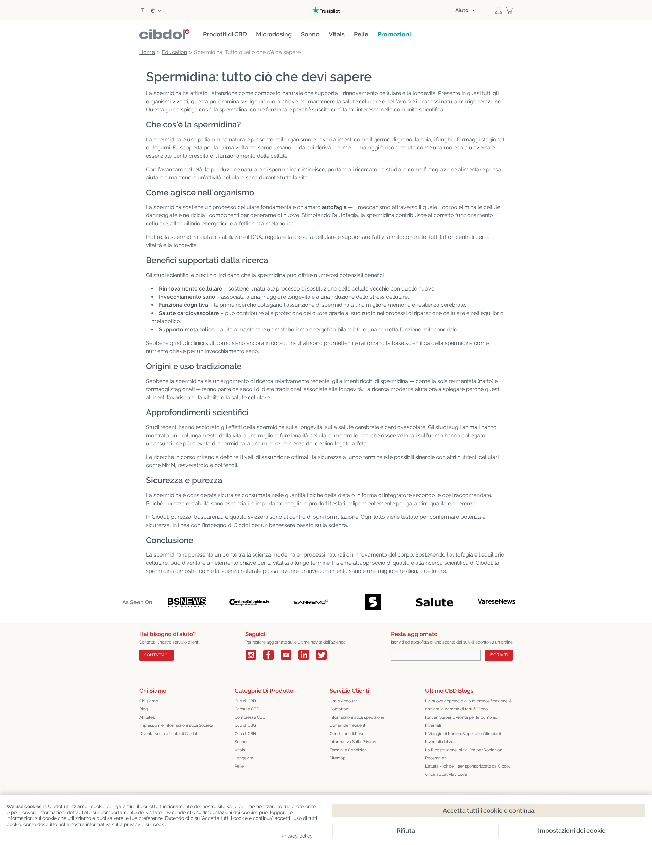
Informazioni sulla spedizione (357, 717)
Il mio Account (343, 701)
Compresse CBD (250, 717)
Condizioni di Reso (347, 733)
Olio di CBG (245, 725)
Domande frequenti (348, 725)
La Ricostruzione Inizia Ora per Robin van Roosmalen (463, 753)
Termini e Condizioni (349, 749)
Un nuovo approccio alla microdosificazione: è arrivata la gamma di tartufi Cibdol (468, 705)
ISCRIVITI (499, 655)
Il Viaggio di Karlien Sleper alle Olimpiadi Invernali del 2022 (463, 737)
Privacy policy (297, 836)
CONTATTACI (156, 655)
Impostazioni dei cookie (572, 830)
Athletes (147, 717)
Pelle (239, 766)
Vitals (240, 749)
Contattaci (339, 709)
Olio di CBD (245, 701)
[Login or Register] (498, 10)
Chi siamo (148, 701)
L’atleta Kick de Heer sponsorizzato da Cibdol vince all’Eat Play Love (467, 770)
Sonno (241, 741)
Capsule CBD (247, 709)
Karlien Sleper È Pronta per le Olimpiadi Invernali (462, 721)
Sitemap (337, 758)
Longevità (244, 758)
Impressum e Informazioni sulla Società (176, 725)
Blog (143, 709)
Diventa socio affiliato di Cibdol (168, 733)
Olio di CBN (245, 733)
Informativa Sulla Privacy (353, 741)
